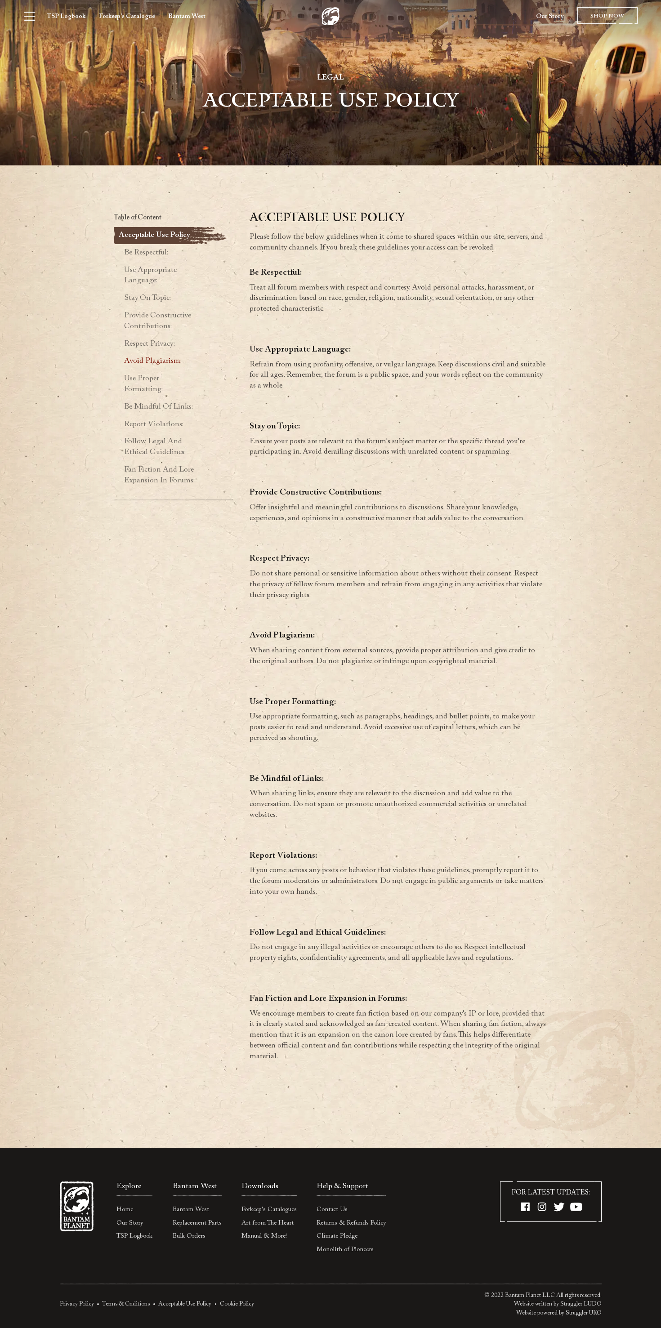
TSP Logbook (66, 16)
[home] (331, 16)
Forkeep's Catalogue (127, 16)
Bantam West (186, 16)
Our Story (549, 16)
